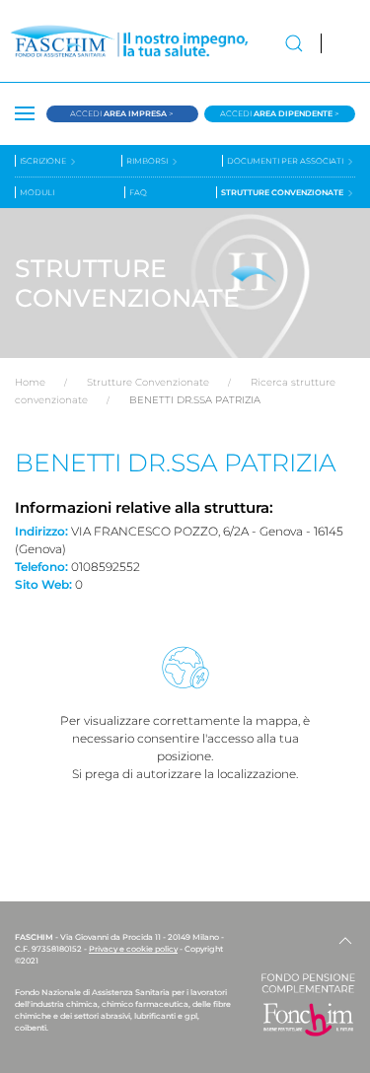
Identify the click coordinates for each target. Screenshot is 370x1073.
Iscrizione (44, 161)
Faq (138, 192)
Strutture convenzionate (283, 192)
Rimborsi (148, 161)
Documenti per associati (286, 161)
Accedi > (122, 113)
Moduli (37, 192)
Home (30, 382)
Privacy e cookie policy (133, 949)
